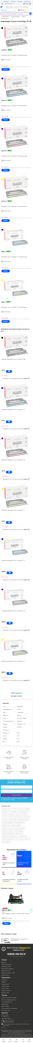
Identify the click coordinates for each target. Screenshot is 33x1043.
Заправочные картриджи (7, 833)
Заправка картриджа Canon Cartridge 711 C (13, 409)
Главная (3, 1041)
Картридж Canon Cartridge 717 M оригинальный (19, 939)
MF (20, 814)
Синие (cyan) (5, 819)
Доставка (6, 1)
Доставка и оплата (16, 696)
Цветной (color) (18, 816)
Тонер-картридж (20, 828)
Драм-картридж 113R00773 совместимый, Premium (15, 913)
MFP (17, 839)
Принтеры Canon (6, 808)
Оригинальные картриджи (7, 968)
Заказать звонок (16, 795)
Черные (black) (26, 816)
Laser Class (4, 814)
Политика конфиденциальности (9, 999)
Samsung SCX (11, 839)
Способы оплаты (5, 984)
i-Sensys (10, 816)
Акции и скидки (5, 988)
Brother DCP (27, 839)
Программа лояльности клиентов (9, 997)
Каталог (10, 1041)
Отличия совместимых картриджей (9, 1008)
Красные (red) (13, 819)
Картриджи (4, 962)
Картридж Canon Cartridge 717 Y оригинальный (14, 307)
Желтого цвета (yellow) (23, 819)
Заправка (27, 808)
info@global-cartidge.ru (6, 1018)
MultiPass (25, 814)
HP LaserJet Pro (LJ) (23, 836)
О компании (4, 980)
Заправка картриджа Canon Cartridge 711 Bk (13, 359)
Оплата (13, 1)
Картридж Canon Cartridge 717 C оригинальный (14, 257)
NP (3, 816)
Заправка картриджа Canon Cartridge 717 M (13, 611)
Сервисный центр (5, 975)
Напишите (23, 948)
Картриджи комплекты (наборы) (15, 830)
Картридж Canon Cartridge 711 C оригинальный (14, 105)
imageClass (14, 811)
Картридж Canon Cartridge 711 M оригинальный (14, 156)
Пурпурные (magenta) (7, 822)
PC (6, 816)
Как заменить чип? (6, 1010)
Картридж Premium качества (8, 828)
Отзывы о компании (6, 990)
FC (9, 811)
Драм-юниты (5, 836)
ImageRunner (22, 811)
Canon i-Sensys (13, 836)
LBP (16, 814)
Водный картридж (17, 825)
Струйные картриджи (6, 966)
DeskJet (3, 839)
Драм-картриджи (6, 841)
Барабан (4, 830)
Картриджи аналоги (6, 970)
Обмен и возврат (5, 1006)
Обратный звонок (8, 1021)
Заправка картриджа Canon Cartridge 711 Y (13, 510)
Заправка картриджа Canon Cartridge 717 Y (13, 661)
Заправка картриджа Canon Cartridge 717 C (13, 560)
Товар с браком (5, 1004)
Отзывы (20, 1)
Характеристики (16, 693)
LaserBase (11, 814)
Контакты (27, 1)
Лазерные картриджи (6, 964)
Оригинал (20, 808)
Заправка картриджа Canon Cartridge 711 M (13, 460)
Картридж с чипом (6, 825)
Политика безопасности (7, 1001)
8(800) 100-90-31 (16, 954)
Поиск (23, 1041)
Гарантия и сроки (5, 992)
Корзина (25, 10)
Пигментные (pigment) (19, 822)
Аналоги (14, 808)
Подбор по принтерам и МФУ (8, 972)
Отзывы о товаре (5, 986)
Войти (29, 1041)
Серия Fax (4, 811)
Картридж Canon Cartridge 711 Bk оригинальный (14, 55)
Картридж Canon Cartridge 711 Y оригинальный (14, 206)
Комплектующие (19, 833)
